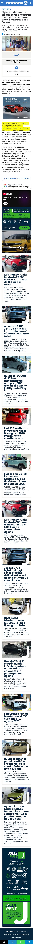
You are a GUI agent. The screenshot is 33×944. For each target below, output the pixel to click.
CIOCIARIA (6, 9)
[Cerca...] (31, 4)
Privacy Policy (16, 937)
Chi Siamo (8, 934)
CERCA (24, 228)
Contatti (16, 934)
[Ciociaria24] (17, 3)
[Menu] (2, 4)
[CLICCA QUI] (16, 198)
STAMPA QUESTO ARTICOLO (17, 179)
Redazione (7, 34)
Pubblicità (25, 934)
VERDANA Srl (10, 931)
